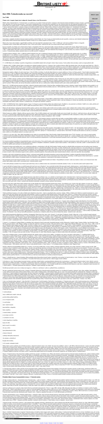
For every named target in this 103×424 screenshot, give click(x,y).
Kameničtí (94, 54)
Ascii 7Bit (91, 52)
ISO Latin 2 (50, 422)
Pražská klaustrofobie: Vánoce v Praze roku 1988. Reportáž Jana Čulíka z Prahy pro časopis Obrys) (94, 38)
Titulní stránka (93, 23)
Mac (97, 53)
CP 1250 (94, 53)
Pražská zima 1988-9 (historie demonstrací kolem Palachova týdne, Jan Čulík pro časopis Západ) (94, 33)
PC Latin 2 (96, 52)
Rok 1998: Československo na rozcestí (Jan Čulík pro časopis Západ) (94, 43)
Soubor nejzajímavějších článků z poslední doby (94, 25)
